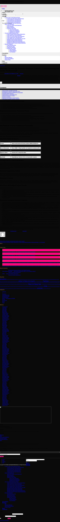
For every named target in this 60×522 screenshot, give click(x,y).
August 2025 (5, 320)
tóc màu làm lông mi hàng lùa (24, 288)
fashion (46, 281)
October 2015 (5, 391)
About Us (4, 14)
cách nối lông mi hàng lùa (14, 281)
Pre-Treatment (12, 51)
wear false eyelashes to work (33, 288)
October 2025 (5, 317)
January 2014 (5, 403)
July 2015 (4, 395)
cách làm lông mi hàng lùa (7, 281)
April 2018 (4, 358)
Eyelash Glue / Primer (11, 48)
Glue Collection (12, 49)
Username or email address (6, 514)
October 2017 (5, 365)
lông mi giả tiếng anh (18, 284)
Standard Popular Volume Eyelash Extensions (16, 43)
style (45, 286)
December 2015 (5, 389)
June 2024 (4, 326)
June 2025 (4, 322)
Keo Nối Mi (4, 300)
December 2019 (5, 348)
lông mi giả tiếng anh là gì (24, 284)
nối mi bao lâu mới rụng (20, 286)
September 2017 (5, 366)
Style (3, 302)
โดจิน (3, 273)
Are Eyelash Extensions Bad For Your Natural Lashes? (19, 270)
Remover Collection (9, 44)
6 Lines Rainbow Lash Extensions (14, 19)
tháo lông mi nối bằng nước (9, 288)
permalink (25, 231)
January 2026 (5, 314)
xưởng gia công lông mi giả (46, 288)
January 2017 (5, 375)
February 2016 (5, 387)
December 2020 (5, 337)
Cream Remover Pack (11, 45)
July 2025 (4, 321)
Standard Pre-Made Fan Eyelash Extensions (16, 41)
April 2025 (4, 324)
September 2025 (5, 319)
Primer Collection (12, 50)
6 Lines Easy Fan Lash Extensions (14, 23)
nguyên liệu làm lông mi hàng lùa (5, 286)
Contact (3, 461)
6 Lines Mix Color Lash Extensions (14, 20)
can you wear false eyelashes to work (43, 279)
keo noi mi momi (19, 282)
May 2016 (4, 384)
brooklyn (3, 279)
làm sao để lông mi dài (40, 282)
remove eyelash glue (40, 286)
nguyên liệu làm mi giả (14, 286)
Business (4, 55)
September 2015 (5, 393)
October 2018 (5, 352)
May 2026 (4, 310)
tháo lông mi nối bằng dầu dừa (52, 286)
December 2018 (5, 349)
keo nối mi (23, 282)
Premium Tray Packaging (14, 30)
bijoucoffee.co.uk (5, 296)
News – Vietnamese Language (8, 298)
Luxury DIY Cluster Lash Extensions (14, 25)
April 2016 (4, 385)
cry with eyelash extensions (53, 279)
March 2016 (4, 386)
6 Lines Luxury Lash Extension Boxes (12, 17)
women (40, 288)
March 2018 (4, 359)
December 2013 (5, 404)
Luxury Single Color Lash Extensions (14, 37)
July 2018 (4, 355)
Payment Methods (8, 57)
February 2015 (5, 400)
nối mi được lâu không (34, 286)
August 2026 (5, 306)
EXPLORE (4, 16)
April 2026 (4, 311)
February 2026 (5, 313)
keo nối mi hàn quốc (28, 282)
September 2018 (5, 353)
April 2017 (4, 372)
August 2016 (5, 380)
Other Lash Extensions (9, 24)
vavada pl (4, 293)
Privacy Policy (8, 59)
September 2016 (5, 379)
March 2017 (4, 373)
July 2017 (4, 368)
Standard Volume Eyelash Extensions (14, 39)
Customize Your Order (11, 28)
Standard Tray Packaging (14, 32)
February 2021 (5, 335)
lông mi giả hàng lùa (11, 284)
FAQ (5, 56)
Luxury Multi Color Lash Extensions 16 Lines (16, 38)
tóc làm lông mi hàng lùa (16, 288)
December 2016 (5, 376)
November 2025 (5, 316)
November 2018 (5, 351)
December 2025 (5, 315)
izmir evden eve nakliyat (7, 271)
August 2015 (5, 394)
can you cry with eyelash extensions (33, 279)
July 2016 (4, 382)
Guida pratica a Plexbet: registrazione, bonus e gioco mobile (12, 241)
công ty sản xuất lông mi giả (39, 281)
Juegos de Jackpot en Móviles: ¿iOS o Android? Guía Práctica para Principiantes (18, 252)
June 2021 (4, 332)
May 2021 (4, 333)
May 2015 (4, 397)
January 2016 (5, 388)
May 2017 (4, 370)
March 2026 (4, 312)
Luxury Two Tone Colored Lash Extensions (15, 36)
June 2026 (4, 309)
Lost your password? (4, 520)
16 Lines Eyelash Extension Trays (11, 33)
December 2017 (5, 363)
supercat (4, 291)
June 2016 (4, 383)
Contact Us (4, 62)
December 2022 (5, 330)
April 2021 (4, 334)
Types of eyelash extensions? (14, 272)
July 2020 (4, 343)
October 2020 (5, 340)
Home (3, 12)
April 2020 (4, 346)
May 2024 (4, 327)
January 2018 (5, 362)
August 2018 (5, 354)
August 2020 (5, 342)
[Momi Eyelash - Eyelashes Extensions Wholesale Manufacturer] (3, 6)
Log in (9, 518)
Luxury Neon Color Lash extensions (14, 35)
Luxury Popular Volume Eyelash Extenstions (16, 34)
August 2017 (5, 367)
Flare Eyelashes (10, 26)
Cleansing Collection (11, 47)
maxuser (21, 73)
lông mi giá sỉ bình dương (4, 284)
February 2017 (5, 374)
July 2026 (4, 308)
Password (2, 516)
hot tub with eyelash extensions (53, 281)
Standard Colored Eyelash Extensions (14, 40)
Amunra (18, 75)
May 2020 (4, 345)
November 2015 (5, 390)
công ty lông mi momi (26, 281)
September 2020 (5, 341)
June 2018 (4, 356)
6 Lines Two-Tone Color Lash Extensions (15, 18)
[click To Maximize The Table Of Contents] (1, 83)
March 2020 (4, 347)
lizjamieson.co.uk (5, 295)
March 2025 (4, 325)
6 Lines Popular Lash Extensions (14, 22)
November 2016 (5, 377)
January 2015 (5, 401)
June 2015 (4, 396)
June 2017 (4, 369)
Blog (3, 460)
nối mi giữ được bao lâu (27, 286)
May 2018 (4, 357)
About (3, 459)
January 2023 (5, 328)
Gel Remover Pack (11, 46)
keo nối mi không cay (34, 282)
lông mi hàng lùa (34, 284)
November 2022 (5, 331)
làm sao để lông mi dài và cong (48, 282)
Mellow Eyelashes (11, 27)
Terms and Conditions (9, 58)
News (3, 61)
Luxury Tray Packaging (14, 29)
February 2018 (5, 361)
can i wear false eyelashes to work (22, 279)
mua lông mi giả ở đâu (51, 284)
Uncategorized (2, 65)
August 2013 (5, 405)
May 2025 (4, 323)
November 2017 (5, 364)
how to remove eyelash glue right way (11, 282)
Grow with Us (5, 53)
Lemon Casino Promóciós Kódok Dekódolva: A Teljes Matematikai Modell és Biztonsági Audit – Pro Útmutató (22, 242)
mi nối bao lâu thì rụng (44, 284)
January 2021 (5, 336)
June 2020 (4, 344)
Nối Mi (3, 299)
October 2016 (5, 378)
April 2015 (4, 398)
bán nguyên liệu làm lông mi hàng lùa (12, 279)
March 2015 (4, 399)
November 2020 (5, 338)
